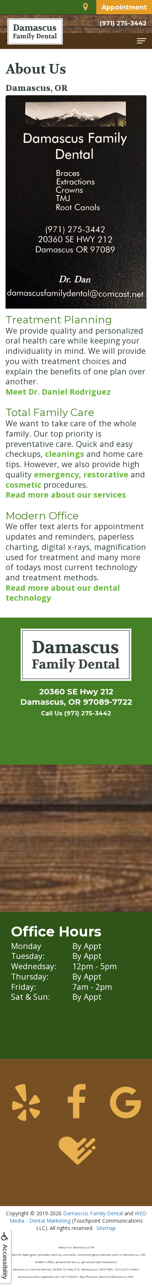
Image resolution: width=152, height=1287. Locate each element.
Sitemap (106, 1227)
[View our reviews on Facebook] (76, 1100)
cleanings (64, 453)
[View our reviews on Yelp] (26, 1100)
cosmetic (23, 484)
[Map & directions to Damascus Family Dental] (86, 5)
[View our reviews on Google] (126, 1100)
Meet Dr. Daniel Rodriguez (58, 391)
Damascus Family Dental (93, 1213)
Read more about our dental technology (63, 592)
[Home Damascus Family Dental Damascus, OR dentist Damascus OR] (76, 656)
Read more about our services (66, 494)
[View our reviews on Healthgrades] (76, 1148)
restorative (105, 474)
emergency (56, 474)
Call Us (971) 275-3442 (76, 713)
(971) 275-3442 (123, 23)
